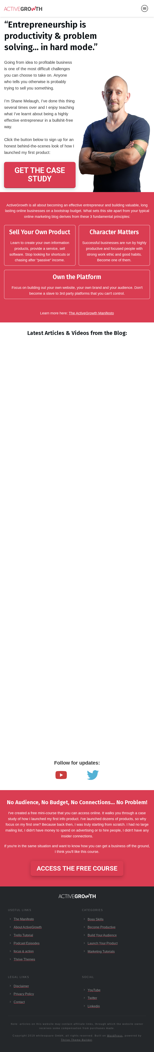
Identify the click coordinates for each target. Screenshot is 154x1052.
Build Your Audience (102, 935)
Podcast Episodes (27, 943)
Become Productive (102, 927)
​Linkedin (94, 1006)
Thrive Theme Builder (76, 1040)
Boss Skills (95, 919)
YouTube (94, 990)
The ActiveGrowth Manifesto (91, 313)
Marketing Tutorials (101, 951)
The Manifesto (24, 919)
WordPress (115, 1035)
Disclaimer (21, 986)
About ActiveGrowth (28, 927)
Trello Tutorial (23, 935)
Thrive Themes (24, 959)
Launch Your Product (103, 943)
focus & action (24, 951)
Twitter (92, 998)
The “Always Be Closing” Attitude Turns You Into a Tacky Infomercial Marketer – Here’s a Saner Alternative (113, 400)
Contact (19, 1002)
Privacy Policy (24, 994)
